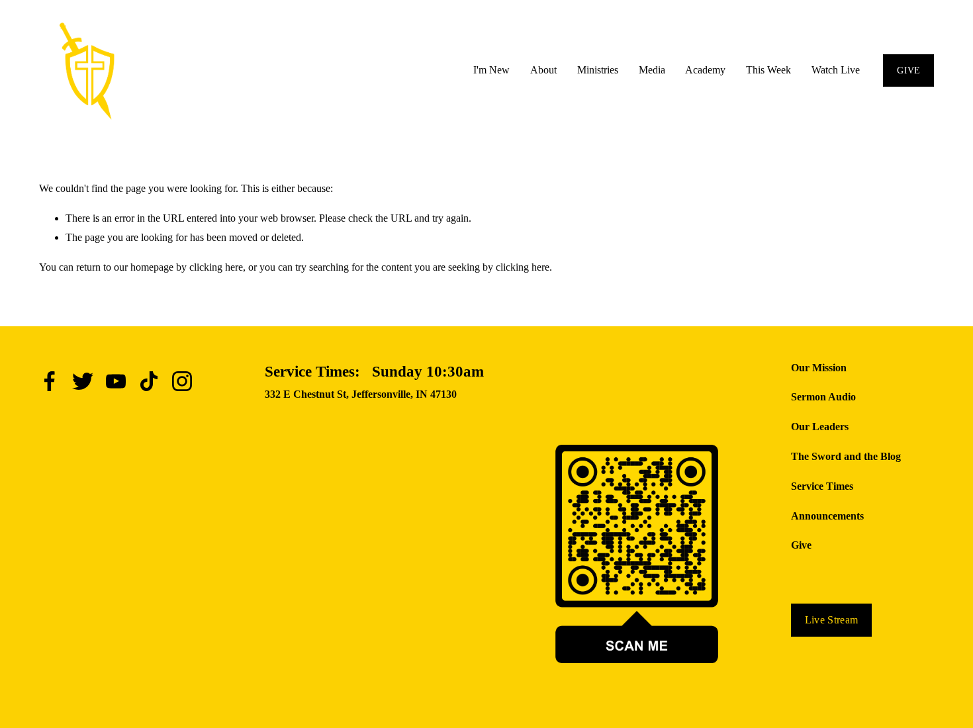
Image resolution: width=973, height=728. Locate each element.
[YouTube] (115, 381)
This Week (768, 69)
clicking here (216, 267)
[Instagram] (182, 381)
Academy (705, 69)
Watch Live (835, 69)
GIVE (908, 70)
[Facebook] (49, 381)
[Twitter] (82, 381)
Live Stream (831, 619)
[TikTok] (149, 381)
